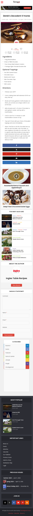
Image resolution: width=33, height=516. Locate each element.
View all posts (16, 285)
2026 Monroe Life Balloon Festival (18, 218)
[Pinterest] (23, 503)
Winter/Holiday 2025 (13, 486)
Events (14, 215)
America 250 (16, 224)
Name (5, 312)
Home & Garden (17, 237)
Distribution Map (7, 463)
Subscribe (5, 452)
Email (5, 320)
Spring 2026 (10, 481)
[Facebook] (14, 503)
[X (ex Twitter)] (9, 503)
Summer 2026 (7, 478)
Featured (19, 215)
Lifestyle (20, 222)
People (25, 229)
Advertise (5, 449)
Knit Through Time (18, 231)
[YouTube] (18, 503)
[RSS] (27, 503)
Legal (4, 465)
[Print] (21, 49)
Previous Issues (7, 457)
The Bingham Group (25, 510)
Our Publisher (6, 454)
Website (5, 327)
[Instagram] (5, 503)
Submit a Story (7, 460)
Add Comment (13, 19)
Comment (5, 296)
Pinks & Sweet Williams (19, 257)
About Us (5, 443)
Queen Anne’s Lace (18, 239)
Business (15, 229)
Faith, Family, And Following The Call (18, 251)
